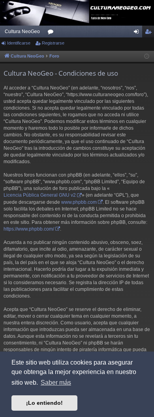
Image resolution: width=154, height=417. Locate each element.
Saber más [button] (56, 382)
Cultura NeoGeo (22, 31)
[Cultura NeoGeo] (77, 13)
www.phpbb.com (79, 202)
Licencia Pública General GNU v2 (40, 195)
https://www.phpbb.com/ (29, 229)
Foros (52, 33)
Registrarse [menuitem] (149, 33)
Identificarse (18, 43)
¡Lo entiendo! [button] (44, 403)
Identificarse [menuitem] (137, 33)
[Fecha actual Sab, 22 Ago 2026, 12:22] (146, 56)
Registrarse (53, 43)
